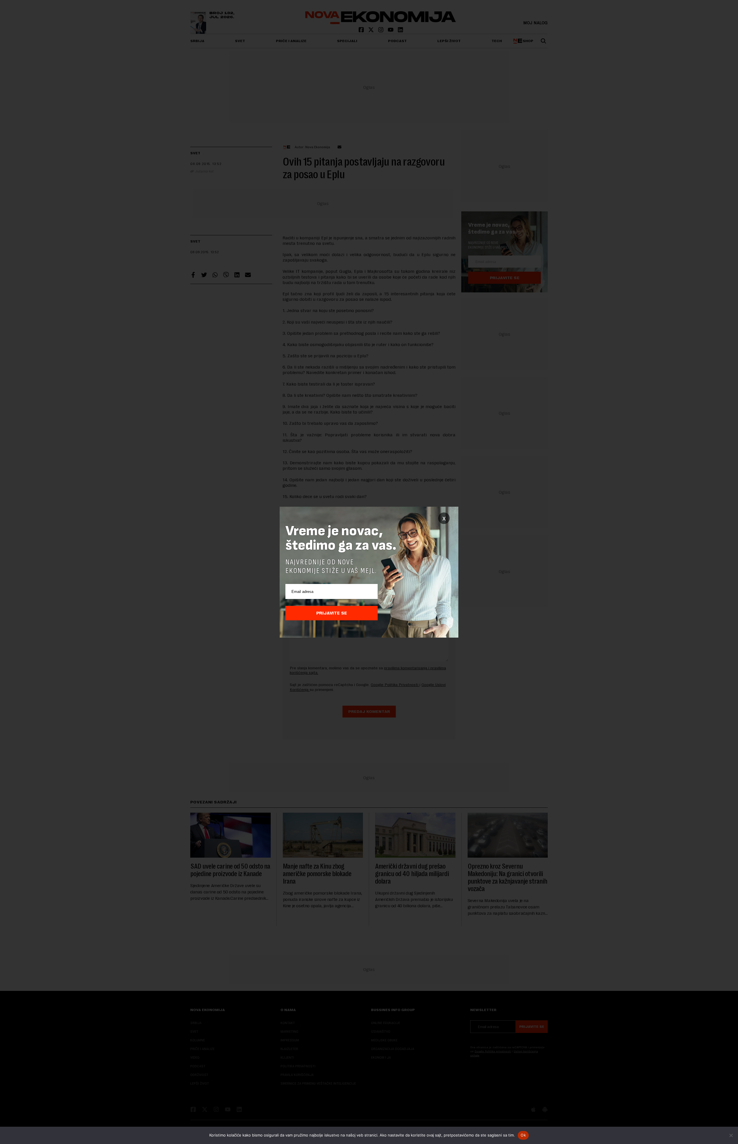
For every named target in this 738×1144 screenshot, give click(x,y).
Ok (523, 1135)
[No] (731, 1135)
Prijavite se (331, 613)
